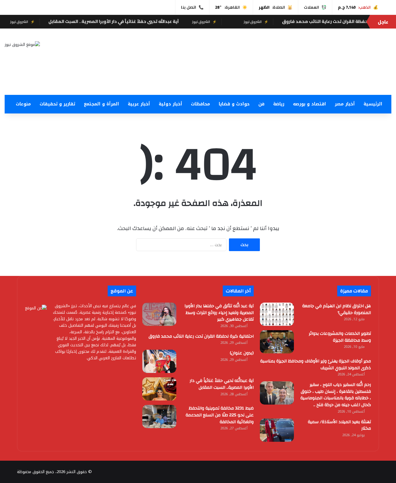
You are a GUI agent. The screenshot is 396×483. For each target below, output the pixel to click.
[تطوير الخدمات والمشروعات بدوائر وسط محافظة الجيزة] (277, 341)
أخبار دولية (170, 104)
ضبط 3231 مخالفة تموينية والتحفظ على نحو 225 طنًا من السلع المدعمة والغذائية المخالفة (220, 415)
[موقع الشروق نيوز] (22, 44)
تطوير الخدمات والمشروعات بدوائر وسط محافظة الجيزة (340, 337)
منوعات (23, 104)
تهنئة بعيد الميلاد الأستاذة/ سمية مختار (339, 425)
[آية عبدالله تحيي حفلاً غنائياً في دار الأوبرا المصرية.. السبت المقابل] (159, 389)
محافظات (200, 104)
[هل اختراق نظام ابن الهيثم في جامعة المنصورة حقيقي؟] (277, 314)
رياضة (278, 104)
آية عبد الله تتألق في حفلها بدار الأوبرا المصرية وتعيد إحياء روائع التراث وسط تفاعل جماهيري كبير (219, 312)
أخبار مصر (345, 104)
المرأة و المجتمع (101, 104)
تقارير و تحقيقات (57, 104)
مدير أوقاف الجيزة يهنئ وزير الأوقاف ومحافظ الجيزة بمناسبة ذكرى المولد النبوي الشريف (315, 364)
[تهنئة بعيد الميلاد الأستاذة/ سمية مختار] (277, 430)
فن (261, 104)
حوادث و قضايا (234, 104)
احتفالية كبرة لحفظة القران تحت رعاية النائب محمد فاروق (201, 336)
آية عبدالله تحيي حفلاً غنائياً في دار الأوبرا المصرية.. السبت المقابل (123, 21)
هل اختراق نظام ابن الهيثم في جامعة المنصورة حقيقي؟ (336, 309)
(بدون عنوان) (242, 353)
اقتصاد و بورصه (309, 104)
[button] (264, 80)
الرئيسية (373, 104)
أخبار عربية (139, 104)
